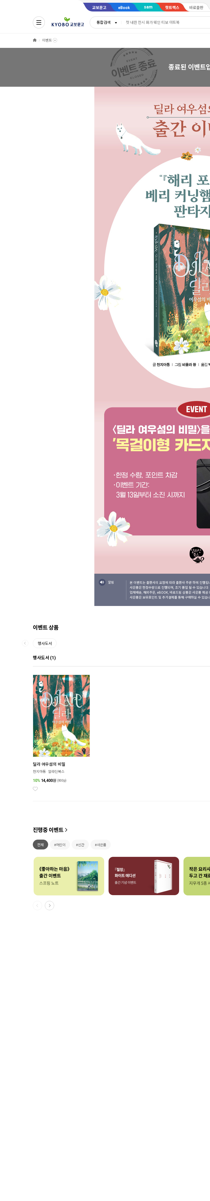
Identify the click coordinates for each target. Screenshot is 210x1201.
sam (148, 7)
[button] (49, 905)
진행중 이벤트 (48, 830)
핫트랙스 (172, 7)
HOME (35, 40)
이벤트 (47, 40)
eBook (124, 7)
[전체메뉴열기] (39, 22)
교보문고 (99, 7)
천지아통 (39, 772)
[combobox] (105, 22)
